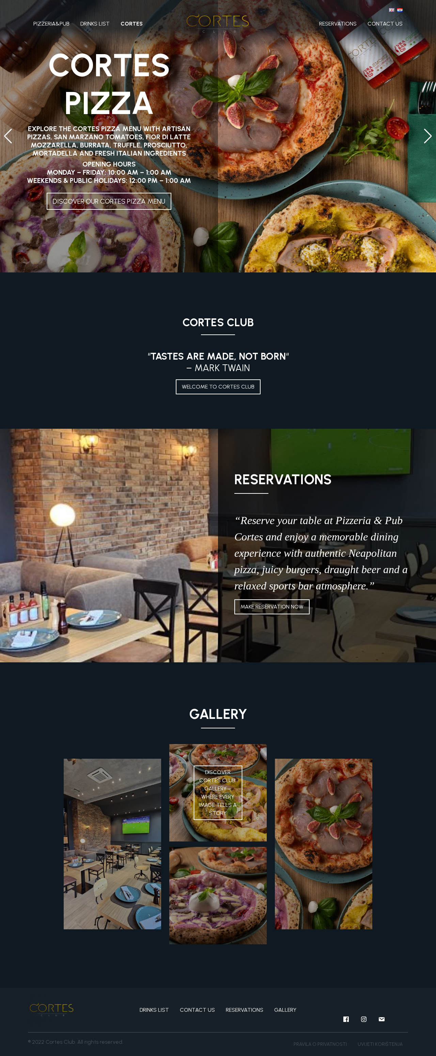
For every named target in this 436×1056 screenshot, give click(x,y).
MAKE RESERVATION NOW (271, 606)
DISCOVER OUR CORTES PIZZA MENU (109, 201)
